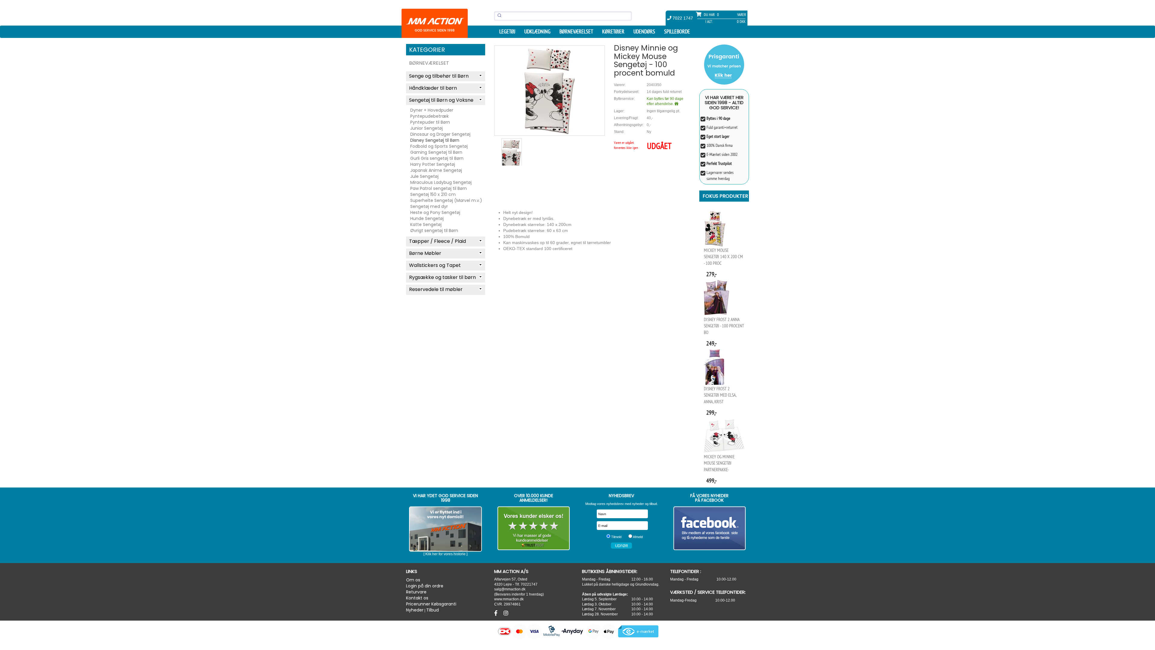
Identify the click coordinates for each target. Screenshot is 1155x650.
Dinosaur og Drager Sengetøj (440, 134)
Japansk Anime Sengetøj (436, 170)
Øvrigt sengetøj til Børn (434, 231)
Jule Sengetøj (424, 176)
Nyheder (415, 610)
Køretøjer (613, 32)
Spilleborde (677, 32)
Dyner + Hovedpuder (431, 110)
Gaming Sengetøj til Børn (436, 152)
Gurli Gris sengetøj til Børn (437, 158)
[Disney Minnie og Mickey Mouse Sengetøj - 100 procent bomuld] (549, 90)
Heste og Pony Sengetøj (435, 212)
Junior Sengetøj (426, 128)
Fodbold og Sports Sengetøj (439, 146)
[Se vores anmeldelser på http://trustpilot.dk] (533, 528)
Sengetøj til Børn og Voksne (441, 100)
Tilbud (432, 610)
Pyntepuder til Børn (430, 122)
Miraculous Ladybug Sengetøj (441, 182)
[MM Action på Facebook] (709, 528)
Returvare (416, 592)
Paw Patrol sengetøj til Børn (438, 188)
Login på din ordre (424, 586)
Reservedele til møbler (436, 289)
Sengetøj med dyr (429, 206)
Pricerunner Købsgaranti (431, 604)
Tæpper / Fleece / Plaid (437, 241)
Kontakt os (417, 598)
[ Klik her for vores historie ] (445, 554)
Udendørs (644, 32)
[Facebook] (496, 613)
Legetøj (507, 32)
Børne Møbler (425, 253)
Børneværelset (576, 32)
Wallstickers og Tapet (435, 265)
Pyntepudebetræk (429, 116)
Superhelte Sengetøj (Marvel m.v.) (446, 200)
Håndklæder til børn (433, 88)
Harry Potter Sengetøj (432, 164)
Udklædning (537, 32)
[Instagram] (506, 613)
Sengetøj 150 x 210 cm (433, 194)
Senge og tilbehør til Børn (439, 76)
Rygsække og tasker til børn (442, 277)
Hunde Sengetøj (427, 218)
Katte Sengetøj (426, 224)
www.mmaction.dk (509, 599)
